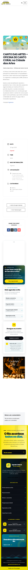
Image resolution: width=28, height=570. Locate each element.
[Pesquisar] (21, 2)
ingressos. (11, 102)
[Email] (19, 230)
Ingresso (12, 165)
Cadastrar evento (14, 338)
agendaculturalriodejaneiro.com (14, 564)
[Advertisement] (14, 21)
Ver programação (14, 281)
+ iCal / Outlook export (16, 210)
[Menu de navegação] (25, 2)
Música (13, 188)
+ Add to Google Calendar (16, 205)
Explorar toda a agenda (13, 477)
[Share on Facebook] (8, 230)
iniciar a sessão (13, 418)
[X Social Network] (12, 230)
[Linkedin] (15, 230)
